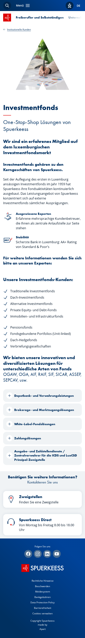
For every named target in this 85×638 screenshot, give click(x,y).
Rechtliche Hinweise (43, 580)
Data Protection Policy (42, 602)
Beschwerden (42, 586)
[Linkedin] (47, 554)
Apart (43, 629)
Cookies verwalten (42, 613)
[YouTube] (57, 554)
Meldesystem (42, 591)
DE (78, 5)
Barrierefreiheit (42, 608)
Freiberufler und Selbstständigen (40, 17)
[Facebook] (28, 554)
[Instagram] (38, 554)
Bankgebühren (42, 597)
